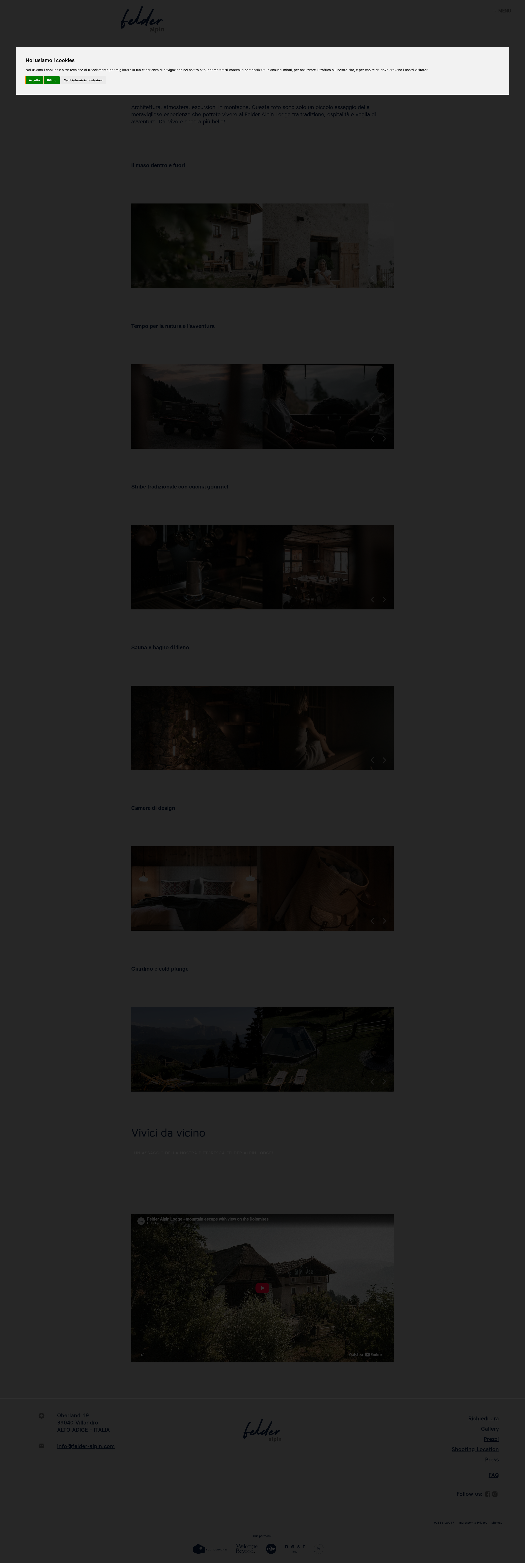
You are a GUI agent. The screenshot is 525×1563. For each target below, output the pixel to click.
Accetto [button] (34, 80)
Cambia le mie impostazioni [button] (83, 80)
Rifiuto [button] (51, 80)
